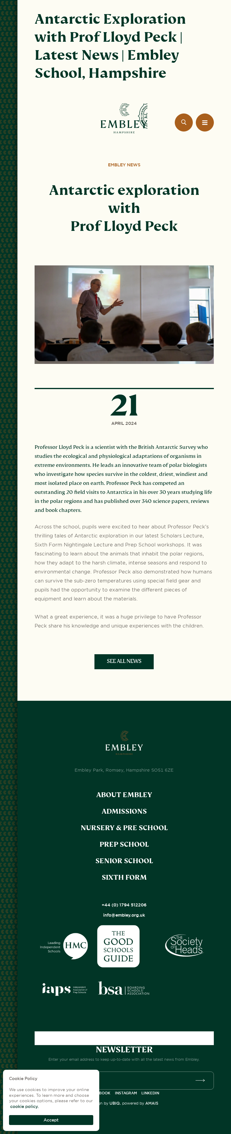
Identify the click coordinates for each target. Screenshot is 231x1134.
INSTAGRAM (126, 1093)
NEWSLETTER (124, 1050)
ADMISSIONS (124, 811)
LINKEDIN (150, 1093)
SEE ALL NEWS (124, 661)
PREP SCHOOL (124, 844)
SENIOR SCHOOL (124, 861)
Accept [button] (51, 1119)
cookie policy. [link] (24, 1106)
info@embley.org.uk (124, 915)
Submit (202, 1081)
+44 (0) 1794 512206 (124, 905)
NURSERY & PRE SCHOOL (124, 828)
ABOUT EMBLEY (124, 795)
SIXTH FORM (124, 877)
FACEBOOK (99, 1093)
